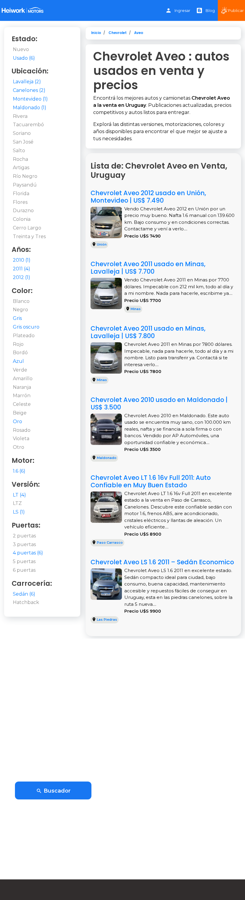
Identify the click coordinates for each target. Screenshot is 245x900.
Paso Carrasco (110, 542)
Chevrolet (117, 32)
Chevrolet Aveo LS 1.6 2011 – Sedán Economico (162, 562)
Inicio (96, 32)
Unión (102, 244)
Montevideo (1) (30, 99)
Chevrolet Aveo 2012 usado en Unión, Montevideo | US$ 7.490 (148, 197)
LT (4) (19, 495)
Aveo (138, 32)
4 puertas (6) (28, 553)
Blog (210, 10)
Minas (136, 309)
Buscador (56, 791)
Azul (18, 361)
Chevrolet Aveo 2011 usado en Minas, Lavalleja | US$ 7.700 (148, 268)
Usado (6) (24, 58)
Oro (17, 421)
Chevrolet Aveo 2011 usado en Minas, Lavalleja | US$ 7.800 (148, 332)
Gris (17, 318)
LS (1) (19, 512)
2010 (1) (21, 260)
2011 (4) (21, 269)
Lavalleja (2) (27, 81)
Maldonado (107, 458)
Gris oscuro (26, 327)
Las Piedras (107, 619)
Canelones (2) (29, 90)
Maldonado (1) (29, 107)
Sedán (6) (24, 594)
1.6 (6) (19, 471)
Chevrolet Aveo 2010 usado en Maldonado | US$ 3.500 (159, 403)
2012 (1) (21, 277)
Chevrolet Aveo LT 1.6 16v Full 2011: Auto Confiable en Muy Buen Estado (151, 481)
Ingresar (182, 10)
